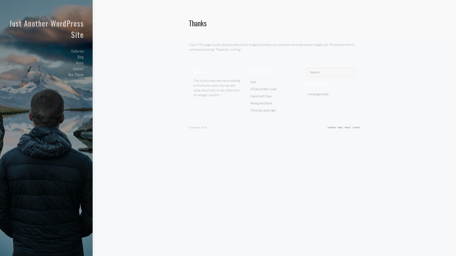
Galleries (332, 127)
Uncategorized (317, 94)
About (347, 127)
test (253, 82)
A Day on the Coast (263, 89)
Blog (340, 127)
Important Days (261, 96)
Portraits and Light (263, 110)
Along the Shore (261, 103)
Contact (356, 127)
